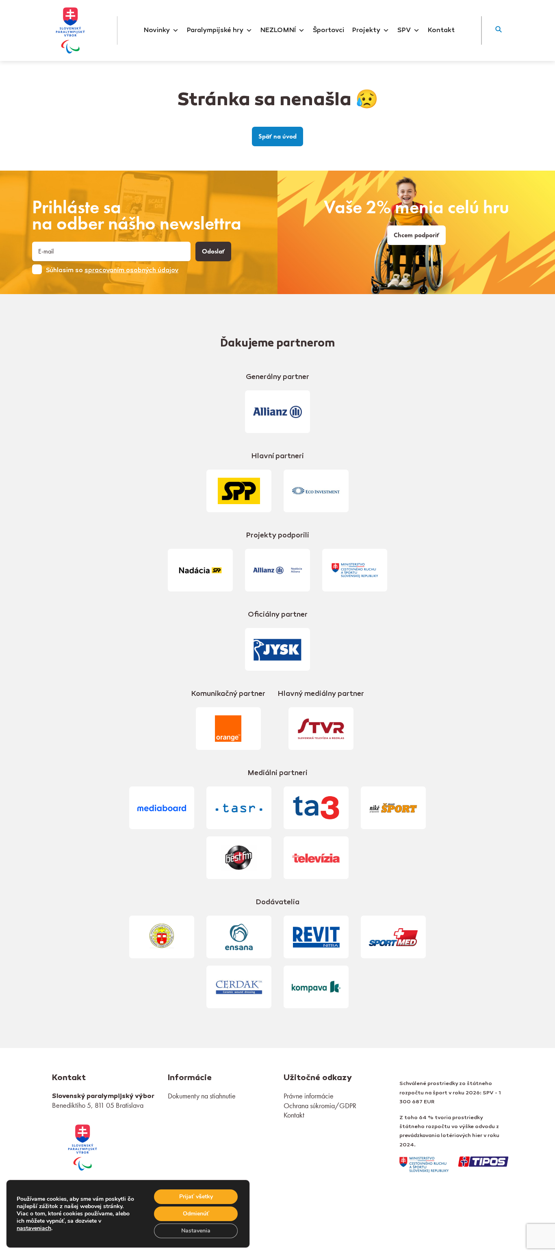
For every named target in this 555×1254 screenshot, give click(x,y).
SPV (404, 30)
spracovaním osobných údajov (131, 270)
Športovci (328, 30)
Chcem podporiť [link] (416, 235)
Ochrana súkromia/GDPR (320, 1105)
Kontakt (441, 30)
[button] (498, 30)
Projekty (366, 30)
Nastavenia (195, 1231)
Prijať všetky (196, 1196)
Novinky (157, 30)
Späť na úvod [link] (277, 136)
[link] (82, 1146)
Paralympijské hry (215, 30)
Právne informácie (309, 1095)
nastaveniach (34, 1228)
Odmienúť (196, 1213)
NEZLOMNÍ (278, 30)
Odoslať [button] (213, 251)
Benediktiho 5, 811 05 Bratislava (97, 1105)
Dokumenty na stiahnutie (202, 1095)
